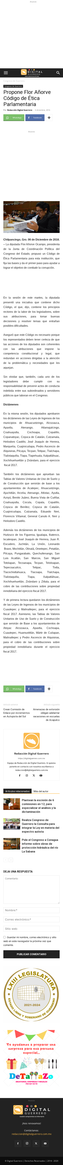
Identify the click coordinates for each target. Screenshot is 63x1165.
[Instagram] (28, 776)
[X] (35, 776)
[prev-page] (5, 860)
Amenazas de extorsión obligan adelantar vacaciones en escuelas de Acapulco (46, 715)
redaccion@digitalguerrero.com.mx (31, 1134)
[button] (5, 72)
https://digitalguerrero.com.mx (31, 758)
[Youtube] (42, 776)
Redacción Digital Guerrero (19, 110)
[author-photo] (32, 748)
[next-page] (11, 860)
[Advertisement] (31, 35)
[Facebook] (21, 776)
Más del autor (41, 791)
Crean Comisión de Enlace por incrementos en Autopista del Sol (16, 713)
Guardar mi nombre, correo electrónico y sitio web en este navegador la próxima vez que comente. (29, 941)
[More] (49, 117)
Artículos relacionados (17, 791)
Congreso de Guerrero (14, 80)
